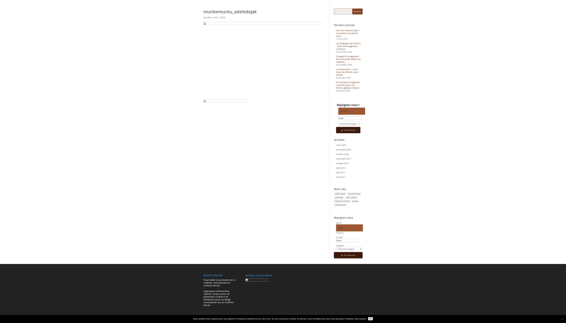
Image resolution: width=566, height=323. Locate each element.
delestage (339, 197)
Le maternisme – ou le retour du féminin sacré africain (347, 72)
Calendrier (333, 6)
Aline (209, 17)
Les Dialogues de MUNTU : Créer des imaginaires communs (348, 46)
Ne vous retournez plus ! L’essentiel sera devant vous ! (347, 33)
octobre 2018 (342, 154)
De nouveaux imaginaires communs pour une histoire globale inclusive (348, 85)
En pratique (348, 6)
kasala (355, 201)
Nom (339, 223)
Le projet (306, 6)
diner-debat (351, 197)
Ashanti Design (354, 194)
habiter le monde (342, 201)
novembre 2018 (343, 149)
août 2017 (341, 168)
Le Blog (321, 6)
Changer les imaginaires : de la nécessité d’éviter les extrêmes (348, 59)
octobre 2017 (342, 163)
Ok (370, 319)
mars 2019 (341, 145)
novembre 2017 (343, 158)
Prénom (340, 232)
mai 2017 (340, 172)
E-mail (339, 237)
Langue (340, 245)
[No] (562, 319)
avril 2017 (340, 177)
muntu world (340, 205)
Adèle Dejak (340, 194)
